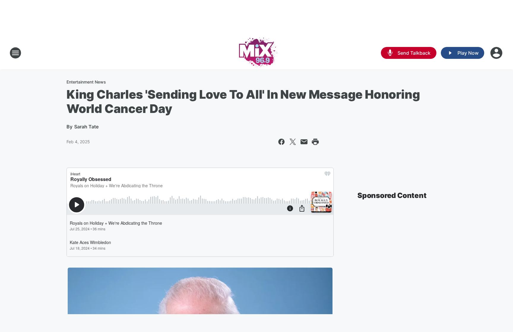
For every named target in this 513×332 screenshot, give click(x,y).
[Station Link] (256, 52)
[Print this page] (315, 142)
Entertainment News (86, 81)
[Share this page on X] (293, 142)
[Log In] (497, 53)
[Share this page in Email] (304, 142)
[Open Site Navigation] (15, 53)
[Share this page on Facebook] (281, 142)
